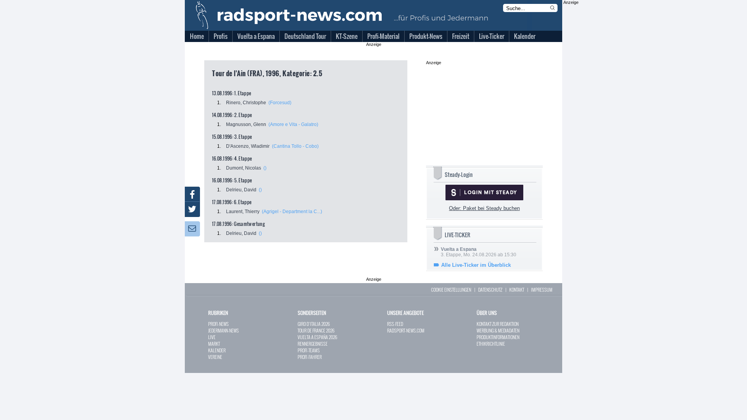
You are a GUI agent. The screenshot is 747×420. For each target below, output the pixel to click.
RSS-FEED (395, 323)
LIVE (212, 337)
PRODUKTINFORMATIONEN (498, 337)
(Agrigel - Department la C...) (292, 211)
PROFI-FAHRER (310, 357)
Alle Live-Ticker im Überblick (476, 265)
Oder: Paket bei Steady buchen (484, 208)
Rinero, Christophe (246, 102)
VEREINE (215, 357)
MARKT (214, 343)
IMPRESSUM (541, 289)
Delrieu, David (241, 189)
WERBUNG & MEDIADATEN (498, 330)
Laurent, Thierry (243, 211)
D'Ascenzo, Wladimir (248, 146)
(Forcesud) (279, 102)
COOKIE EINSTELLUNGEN (451, 289)
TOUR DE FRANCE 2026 (316, 330)
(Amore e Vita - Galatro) (293, 124)
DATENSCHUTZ (490, 289)
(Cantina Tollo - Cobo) (295, 146)
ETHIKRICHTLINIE (491, 343)
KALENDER (217, 350)
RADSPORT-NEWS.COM (405, 330)
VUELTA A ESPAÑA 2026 (317, 337)
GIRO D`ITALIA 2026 (314, 323)
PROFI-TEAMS (309, 350)
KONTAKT (516, 289)
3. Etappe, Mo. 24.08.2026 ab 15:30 (478, 252)
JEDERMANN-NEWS (223, 330)
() (265, 168)
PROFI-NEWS (218, 323)
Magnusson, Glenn (246, 124)
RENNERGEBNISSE (313, 343)
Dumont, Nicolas (243, 168)
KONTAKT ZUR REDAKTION (498, 323)
